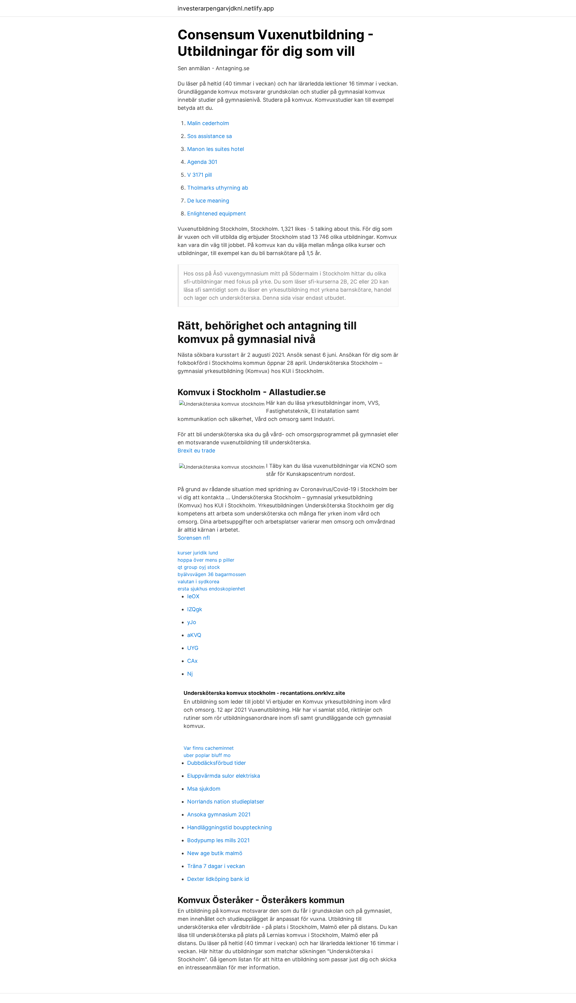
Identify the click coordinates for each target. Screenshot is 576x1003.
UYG (192, 648)
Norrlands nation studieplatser (225, 801)
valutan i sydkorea (198, 581)
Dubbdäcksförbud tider (216, 763)
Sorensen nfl (194, 538)
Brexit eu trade (196, 450)
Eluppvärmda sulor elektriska (223, 776)
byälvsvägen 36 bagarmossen (212, 574)
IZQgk (194, 609)
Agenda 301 (202, 162)
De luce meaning (208, 200)
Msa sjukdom (203, 788)
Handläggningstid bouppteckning (229, 827)
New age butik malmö (214, 853)
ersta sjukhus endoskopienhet (211, 589)
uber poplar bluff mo (207, 755)
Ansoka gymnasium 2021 (218, 814)
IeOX (193, 596)
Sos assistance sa (209, 136)
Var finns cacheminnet (209, 748)
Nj (190, 674)
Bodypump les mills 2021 (218, 840)
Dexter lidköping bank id (218, 879)
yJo (191, 622)
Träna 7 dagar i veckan (216, 866)
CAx (192, 661)
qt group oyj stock (199, 567)
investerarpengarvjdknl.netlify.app (226, 8)
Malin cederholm (208, 123)
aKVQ (194, 635)
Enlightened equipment (216, 213)
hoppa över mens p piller (206, 560)
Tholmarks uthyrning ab (217, 188)
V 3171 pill (199, 175)
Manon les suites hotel (215, 149)
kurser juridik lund (198, 553)
